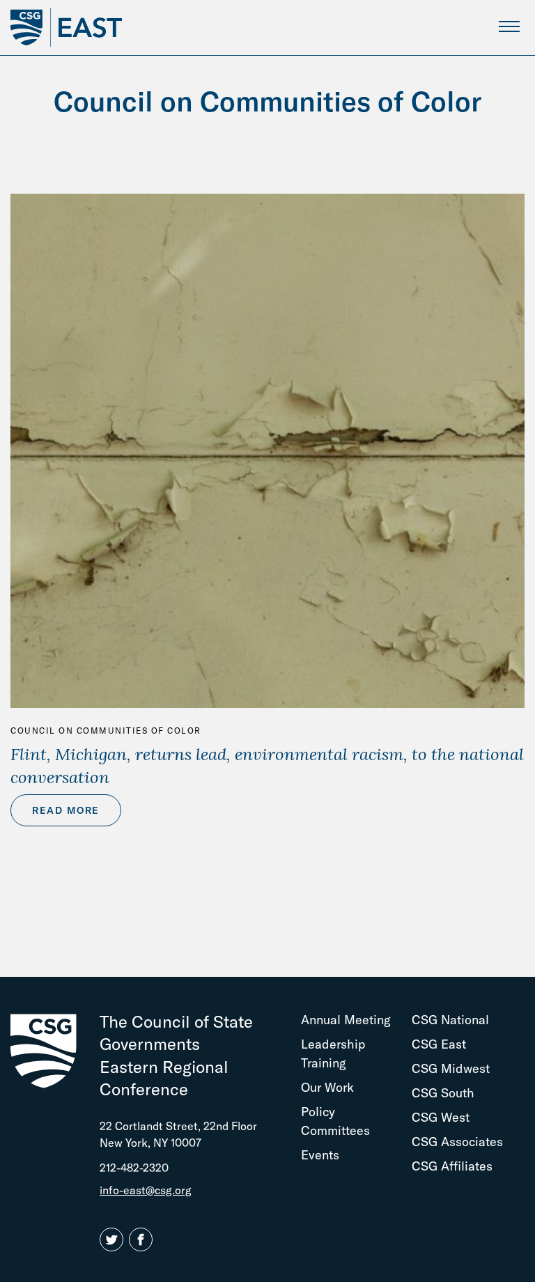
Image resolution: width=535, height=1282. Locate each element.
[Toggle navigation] (509, 26)
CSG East (439, 1044)
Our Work (327, 1087)
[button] (114, 1240)
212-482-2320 (134, 1168)
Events (320, 1155)
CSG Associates (457, 1142)
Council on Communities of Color (105, 730)
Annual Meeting (346, 1020)
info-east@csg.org (146, 1190)
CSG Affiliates (452, 1166)
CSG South (443, 1093)
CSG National (450, 1020)
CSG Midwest (451, 1068)
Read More (66, 810)
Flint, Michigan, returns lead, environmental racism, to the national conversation (267, 765)
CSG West (441, 1117)
